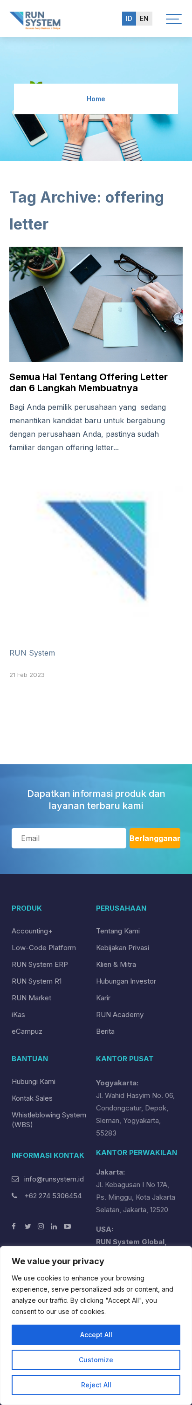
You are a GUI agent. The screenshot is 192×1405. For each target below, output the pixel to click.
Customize (96, 1360)
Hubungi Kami (33, 1081)
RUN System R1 (37, 981)
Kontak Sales (32, 1098)
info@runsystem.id (54, 1179)
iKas (18, 1014)
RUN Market (31, 997)
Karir (103, 997)
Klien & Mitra (116, 964)
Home (96, 99)
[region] (96, 1325)
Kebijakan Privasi (122, 947)
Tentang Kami (118, 930)
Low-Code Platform (44, 947)
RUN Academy (120, 1014)
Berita (105, 1031)
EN (144, 18)
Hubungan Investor (126, 981)
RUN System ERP (40, 964)
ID (129, 18)
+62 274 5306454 (52, 1195)
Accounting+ (32, 930)
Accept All (96, 1335)
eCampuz (27, 1031)
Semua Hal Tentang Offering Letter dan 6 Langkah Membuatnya (88, 382)
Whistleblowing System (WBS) (49, 1119)
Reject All (96, 1385)
